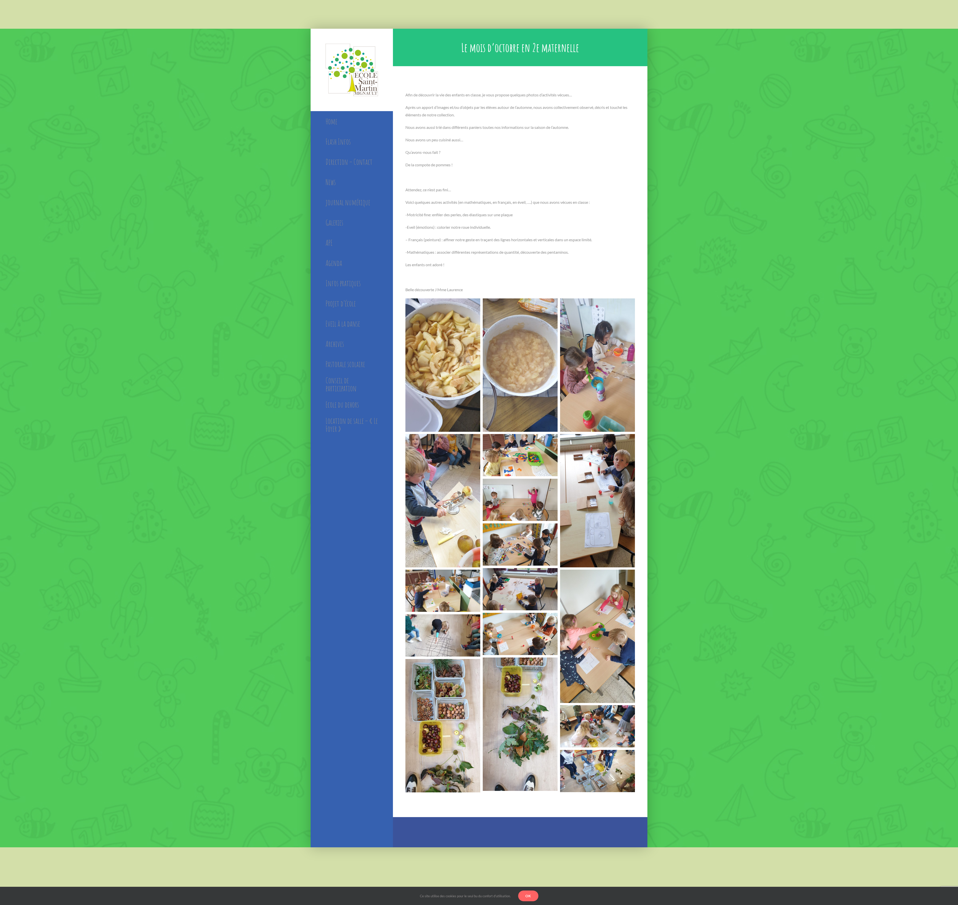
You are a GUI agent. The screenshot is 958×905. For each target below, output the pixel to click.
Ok (528, 896)
